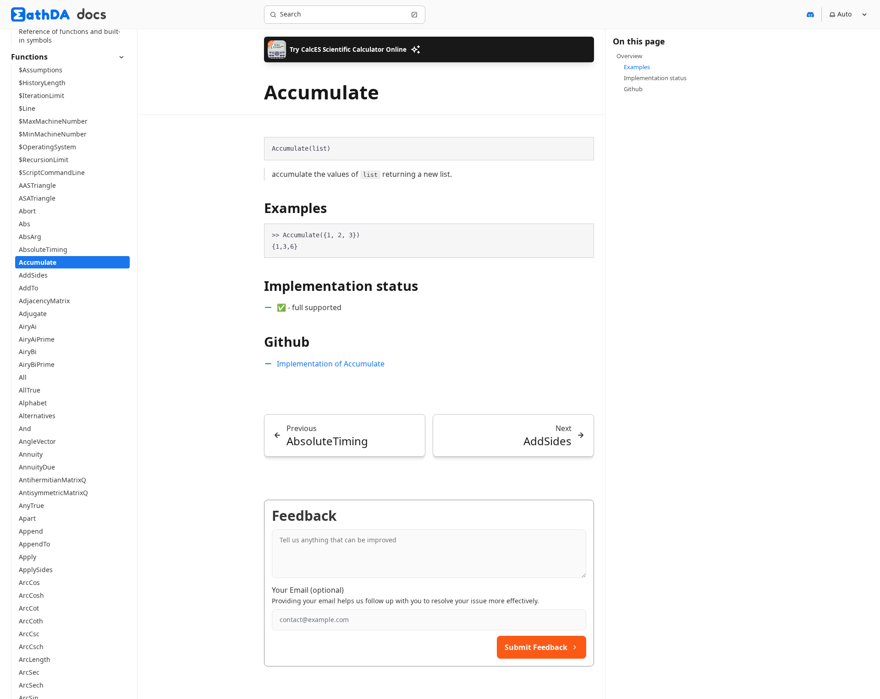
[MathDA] (40, 14)
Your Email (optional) (308, 590)
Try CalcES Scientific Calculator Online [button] (348, 49)
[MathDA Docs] (91, 14)
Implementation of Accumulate (331, 364)
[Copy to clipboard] (582, 148)
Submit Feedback (536, 647)
